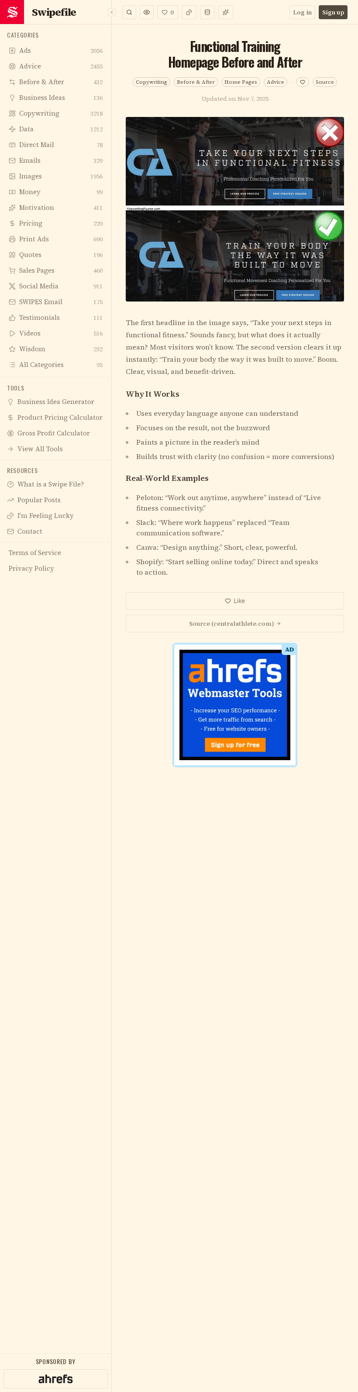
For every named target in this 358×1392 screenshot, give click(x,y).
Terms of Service (154, 829)
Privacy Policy (206, 829)
